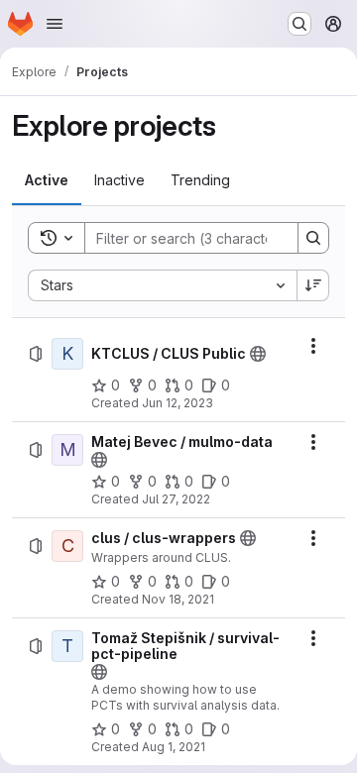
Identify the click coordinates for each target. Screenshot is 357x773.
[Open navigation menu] (54, 24)
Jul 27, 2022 (176, 499)
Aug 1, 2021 (173, 746)
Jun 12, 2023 (177, 402)
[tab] (46, 180)
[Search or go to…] (299, 24)
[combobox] (162, 285)
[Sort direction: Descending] (313, 285)
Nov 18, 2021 (178, 599)
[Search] (313, 238)
